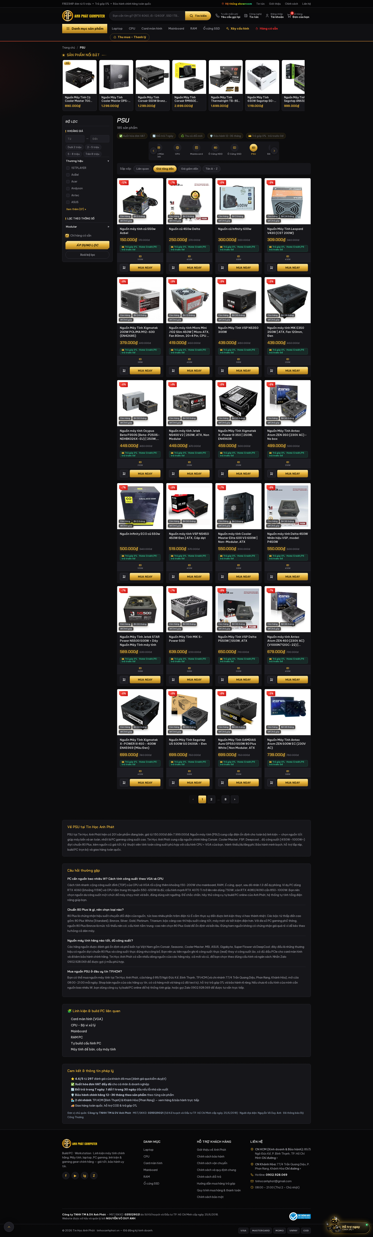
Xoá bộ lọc (87, 255)
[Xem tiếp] (274, 151)
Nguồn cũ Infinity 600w (234, 229)
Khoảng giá (75, 131)
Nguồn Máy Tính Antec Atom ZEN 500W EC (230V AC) (286, 744)
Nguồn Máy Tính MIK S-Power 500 (185, 639)
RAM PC (77, 1037)
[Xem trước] (153, 151)
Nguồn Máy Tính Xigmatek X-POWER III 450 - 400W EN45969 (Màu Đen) (139, 744)
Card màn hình (151, 28)
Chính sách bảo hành (210, 1156)
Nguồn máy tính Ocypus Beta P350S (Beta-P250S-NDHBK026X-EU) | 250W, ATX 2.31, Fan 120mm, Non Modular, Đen (140, 435)
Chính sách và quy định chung (216, 1170)
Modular (87, 226)
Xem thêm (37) (75, 209)
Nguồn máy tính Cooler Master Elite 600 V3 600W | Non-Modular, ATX (238, 538)
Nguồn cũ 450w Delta (184, 229)
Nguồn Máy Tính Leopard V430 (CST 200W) (285, 231)
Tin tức (260, 3)
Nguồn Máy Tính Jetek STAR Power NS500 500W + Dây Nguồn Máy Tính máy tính (140, 641)
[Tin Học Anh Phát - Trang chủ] (84, 15)
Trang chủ (68, 47)
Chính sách (291, 3)
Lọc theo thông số (81, 218)
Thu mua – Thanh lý (132, 37)
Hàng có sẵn (269, 28)
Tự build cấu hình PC (86, 1043)
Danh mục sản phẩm (87, 29)
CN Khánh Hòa (265, 1164)
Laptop (117, 28)
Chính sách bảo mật (210, 1197)
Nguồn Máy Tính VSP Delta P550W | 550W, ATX (237, 639)
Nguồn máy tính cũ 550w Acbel (138, 231)
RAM (193, 28)
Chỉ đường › (270, 1158)
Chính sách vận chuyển (212, 1163)
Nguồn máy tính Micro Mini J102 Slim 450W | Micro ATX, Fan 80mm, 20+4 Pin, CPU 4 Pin (189, 332)
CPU (132, 28)
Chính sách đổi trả (209, 1177)
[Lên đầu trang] (9, 1227)
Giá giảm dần (189, 168)
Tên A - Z (212, 168)
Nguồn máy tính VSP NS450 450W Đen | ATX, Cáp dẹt (189, 536)
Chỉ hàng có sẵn (80, 235)
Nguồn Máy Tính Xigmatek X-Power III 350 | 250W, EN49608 (237, 435)
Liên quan (142, 168)
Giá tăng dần (165, 168)
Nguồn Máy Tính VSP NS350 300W (238, 330)
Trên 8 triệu (92, 154)
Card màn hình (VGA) (87, 1019)
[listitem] (80, 85)
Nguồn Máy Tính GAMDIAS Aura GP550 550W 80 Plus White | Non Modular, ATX (237, 744)
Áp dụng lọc (87, 245)
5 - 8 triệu (74, 154)
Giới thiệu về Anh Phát (211, 1149)
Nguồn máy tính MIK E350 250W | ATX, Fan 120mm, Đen (285, 332)
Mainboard (176, 28)
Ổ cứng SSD (211, 28)
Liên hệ (306, 3)
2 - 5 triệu (93, 147)
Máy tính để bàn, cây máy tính (93, 1049)
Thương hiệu (87, 161)
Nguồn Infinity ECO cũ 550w (140, 534)
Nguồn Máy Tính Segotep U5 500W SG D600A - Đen (188, 742)
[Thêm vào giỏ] (124, 267)
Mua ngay (145, 267)
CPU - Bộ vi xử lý (83, 1025)
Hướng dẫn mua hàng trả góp (216, 1183)
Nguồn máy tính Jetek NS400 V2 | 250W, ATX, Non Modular (189, 435)
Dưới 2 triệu (74, 147)
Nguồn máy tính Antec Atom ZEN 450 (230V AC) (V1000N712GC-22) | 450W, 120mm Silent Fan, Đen (285, 641)
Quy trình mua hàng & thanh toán (219, 1190)
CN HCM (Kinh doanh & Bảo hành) (279, 1149)
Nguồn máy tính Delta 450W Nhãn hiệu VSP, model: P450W (287, 538)
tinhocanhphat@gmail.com (273, 1181)
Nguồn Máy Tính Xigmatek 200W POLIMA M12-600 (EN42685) (139, 332)
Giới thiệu (275, 3)
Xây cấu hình (240, 28)
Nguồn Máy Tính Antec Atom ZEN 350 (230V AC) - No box (287, 435)
